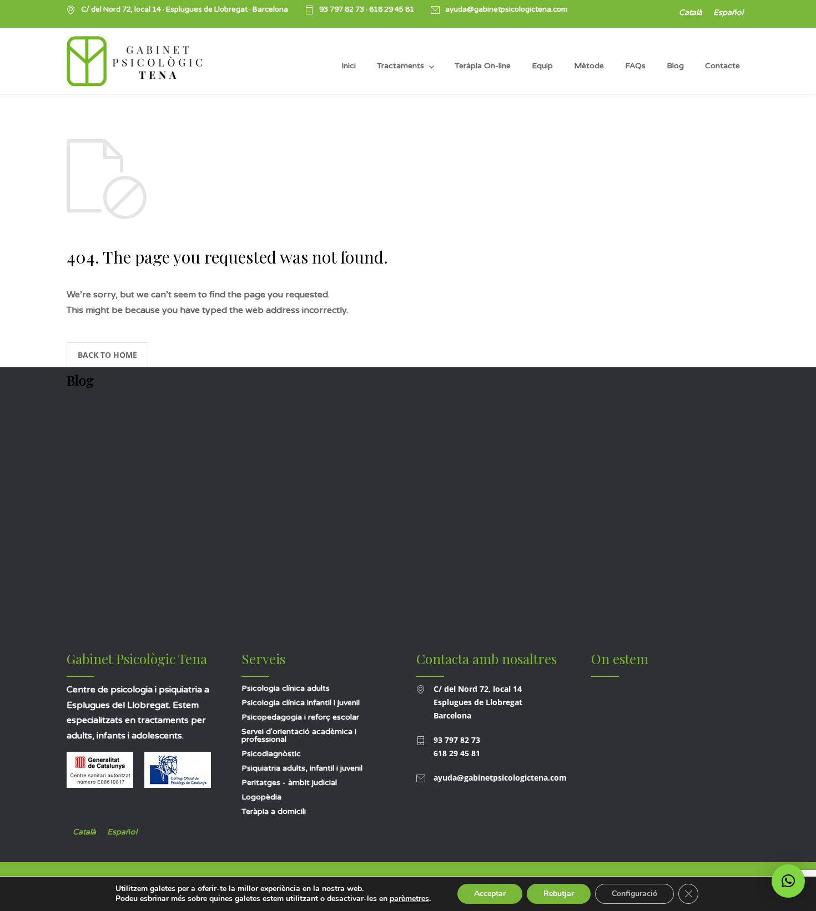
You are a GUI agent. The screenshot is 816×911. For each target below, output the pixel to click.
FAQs (635, 65)
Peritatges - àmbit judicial (289, 782)
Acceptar (490, 893)
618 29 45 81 (391, 9)
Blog (675, 65)
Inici (348, 65)
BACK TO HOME (107, 355)
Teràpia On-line (483, 65)
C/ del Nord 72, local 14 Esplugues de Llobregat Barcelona (478, 702)
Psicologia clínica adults (285, 688)
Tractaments (400, 65)
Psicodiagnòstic (271, 753)
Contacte (722, 65)
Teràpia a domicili (273, 811)
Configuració (634, 893)
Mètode (589, 65)
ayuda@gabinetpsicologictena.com (506, 10)
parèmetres (409, 899)
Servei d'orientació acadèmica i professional (298, 735)
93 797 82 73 (342, 9)
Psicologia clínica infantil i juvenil (300, 702)
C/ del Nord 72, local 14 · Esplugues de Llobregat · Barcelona (184, 10)
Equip (542, 65)
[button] (788, 881)
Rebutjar (558, 893)
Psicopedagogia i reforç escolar (300, 717)
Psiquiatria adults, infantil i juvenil (301, 768)
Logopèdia (261, 797)
